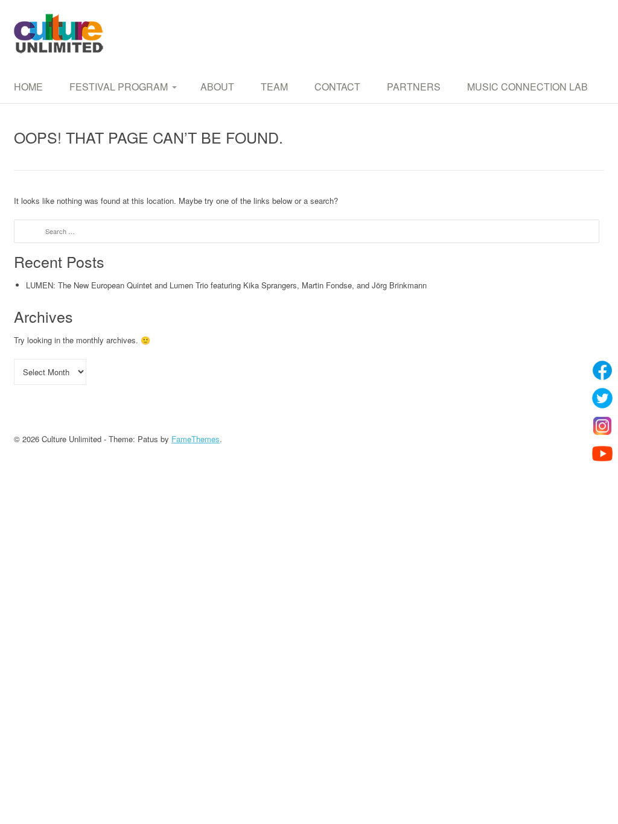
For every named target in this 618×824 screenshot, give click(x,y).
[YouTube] (602, 454)
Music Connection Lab (527, 86)
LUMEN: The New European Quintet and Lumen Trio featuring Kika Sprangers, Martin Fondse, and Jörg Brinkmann (226, 285)
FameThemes (195, 439)
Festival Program (118, 86)
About (217, 86)
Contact (337, 86)
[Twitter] (602, 398)
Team (274, 86)
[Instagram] (602, 426)
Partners (414, 86)
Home (28, 86)
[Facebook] (602, 370)
